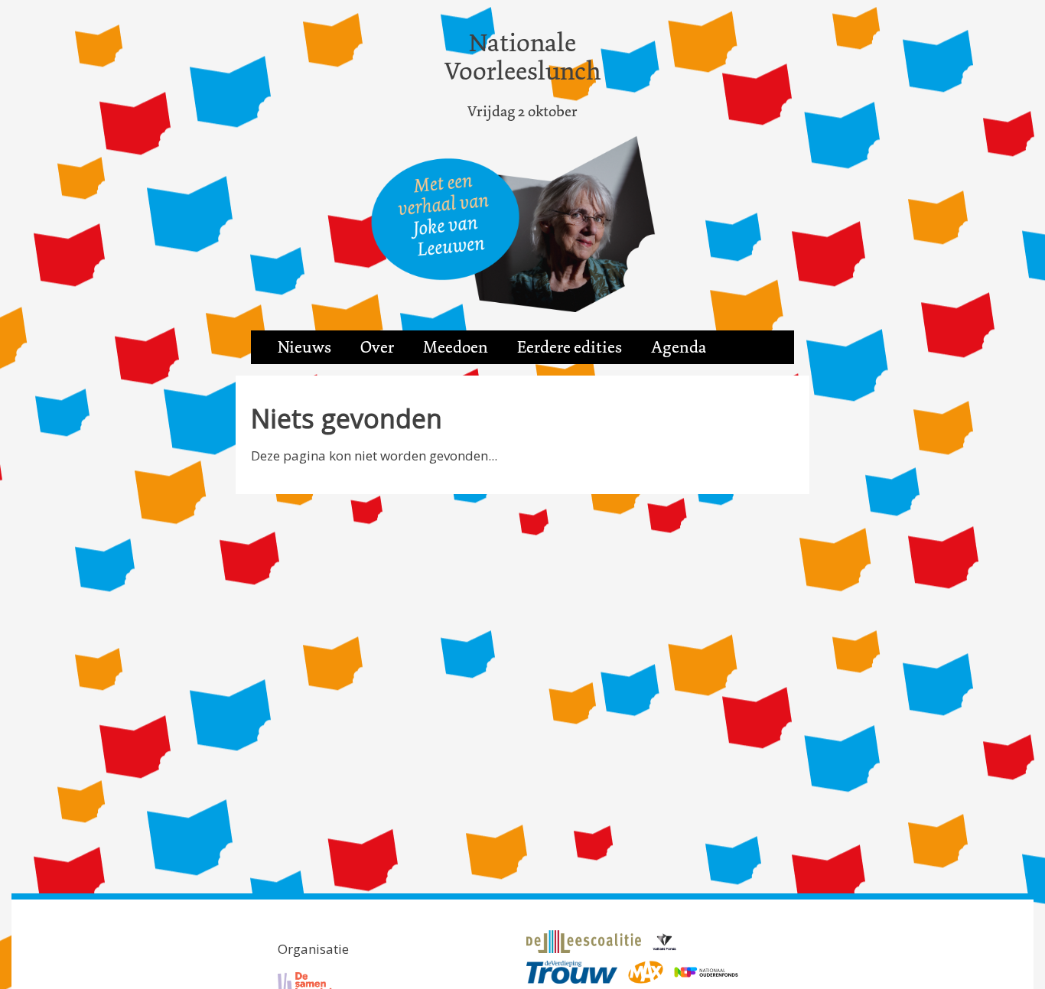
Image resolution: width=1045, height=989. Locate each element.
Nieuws (304, 347)
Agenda (678, 347)
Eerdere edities (569, 347)
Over (377, 347)
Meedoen (455, 347)
